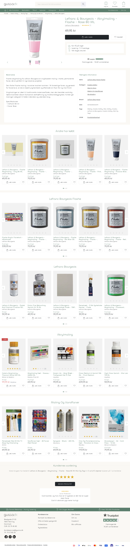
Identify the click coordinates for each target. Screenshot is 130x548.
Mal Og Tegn (91, 88)
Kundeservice (113, 10)
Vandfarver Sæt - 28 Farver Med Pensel (38, 442)
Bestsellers (25, 10)
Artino (4, 445)
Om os (74, 518)
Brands (61, 10)
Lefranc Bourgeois (72, 25)
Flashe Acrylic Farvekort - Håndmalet (12, 238)
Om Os (123, 10)
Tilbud (34, 10)
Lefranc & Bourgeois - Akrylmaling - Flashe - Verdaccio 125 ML (62, 171)
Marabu (81, 445)
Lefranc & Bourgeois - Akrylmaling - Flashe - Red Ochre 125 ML (115, 238)
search (83, 4)
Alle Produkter (14, 10)
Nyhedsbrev (42, 528)
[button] (7, 62)
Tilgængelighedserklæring (34, 545)
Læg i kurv (87, 37)
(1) (86, 25)
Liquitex (56, 377)
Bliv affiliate (76, 524)
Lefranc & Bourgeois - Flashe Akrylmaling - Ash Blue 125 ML (64, 238)
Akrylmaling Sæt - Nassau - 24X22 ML (39, 374)
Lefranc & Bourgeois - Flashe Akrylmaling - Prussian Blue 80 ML (115, 171)
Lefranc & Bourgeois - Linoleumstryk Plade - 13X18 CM (64, 306)
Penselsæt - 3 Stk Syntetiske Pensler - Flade (90, 306)
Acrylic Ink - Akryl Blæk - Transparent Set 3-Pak (63, 374)
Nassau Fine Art (33, 377)
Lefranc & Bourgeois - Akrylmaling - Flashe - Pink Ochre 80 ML (90, 171)
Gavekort (75, 521)
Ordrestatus (42, 524)
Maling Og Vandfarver (95, 91)
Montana (56, 443)
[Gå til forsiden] (10, 515)
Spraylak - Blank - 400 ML (63, 441)
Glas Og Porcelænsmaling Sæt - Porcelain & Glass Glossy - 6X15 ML (89, 442)
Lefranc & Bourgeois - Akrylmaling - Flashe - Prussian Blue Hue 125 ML (38, 238)
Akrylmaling (91, 94)
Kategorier (52, 10)
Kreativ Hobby (92, 85)
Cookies (45, 545)
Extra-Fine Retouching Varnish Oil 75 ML (37, 306)
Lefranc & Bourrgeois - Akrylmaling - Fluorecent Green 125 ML (114, 306)
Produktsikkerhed (93, 117)
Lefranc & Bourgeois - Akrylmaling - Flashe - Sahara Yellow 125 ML (37, 171)
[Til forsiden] (10, 4)
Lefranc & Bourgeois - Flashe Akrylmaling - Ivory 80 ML (13, 171)
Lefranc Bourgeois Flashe (96, 80)
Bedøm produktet (65, 484)
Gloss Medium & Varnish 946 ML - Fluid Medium (90, 374)
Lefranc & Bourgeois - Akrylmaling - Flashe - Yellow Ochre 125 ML (88, 238)
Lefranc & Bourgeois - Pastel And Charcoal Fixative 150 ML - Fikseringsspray (13, 306)
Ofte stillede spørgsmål (47, 521)
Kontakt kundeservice (46, 518)
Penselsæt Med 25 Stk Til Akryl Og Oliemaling (12, 442)
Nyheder (43, 10)
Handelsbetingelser (10, 545)
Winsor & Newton (8, 377)
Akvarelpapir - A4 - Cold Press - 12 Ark (114, 442)
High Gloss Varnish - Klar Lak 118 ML (116, 374)
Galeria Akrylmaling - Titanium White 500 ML (11, 374)
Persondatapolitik (21, 545)
